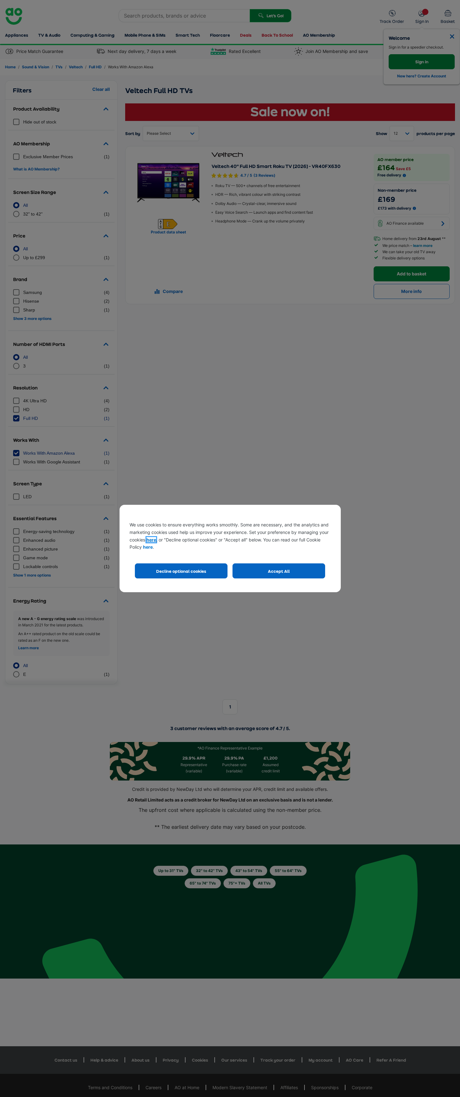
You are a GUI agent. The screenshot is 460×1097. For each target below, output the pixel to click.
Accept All (279, 571)
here (151, 539)
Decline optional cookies (181, 571)
